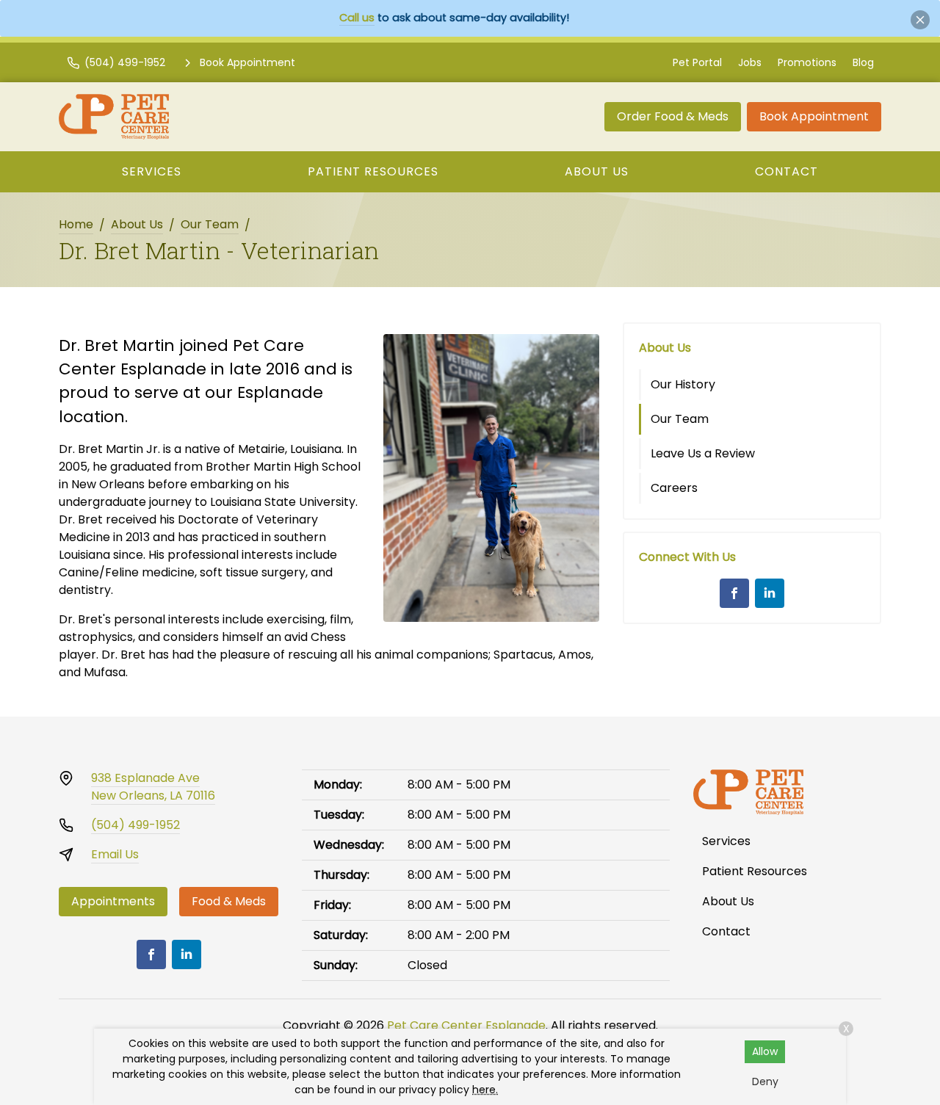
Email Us (115, 854)
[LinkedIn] (769, 593)
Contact (786, 171)
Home (76, 224)
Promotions (807, 62)
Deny (765, 1081)
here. (485, 1089)
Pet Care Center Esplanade (466, 1025)
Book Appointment (814, 116)
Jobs (750, 62)
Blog (863, 62)
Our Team (210, 224)
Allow (765, 1051)
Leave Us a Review (703, 453)
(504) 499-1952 (135, 824)
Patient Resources (373, 171)
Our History (683, 384)
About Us (597, 171)
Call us (357, 17)
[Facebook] (734, 593)
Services (151, 171)
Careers (674, 487)
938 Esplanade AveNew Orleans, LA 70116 (153, 786)
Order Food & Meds (672, 116)
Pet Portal (697, 62)
